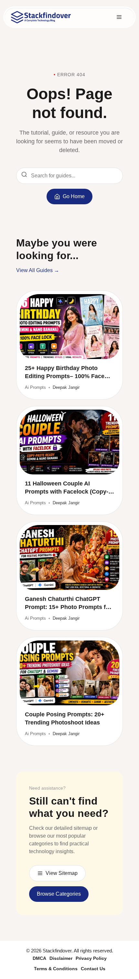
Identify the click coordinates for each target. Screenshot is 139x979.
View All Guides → (37, 270)
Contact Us (93, 968)
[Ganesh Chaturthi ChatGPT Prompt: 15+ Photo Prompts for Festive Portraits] (69, 557)
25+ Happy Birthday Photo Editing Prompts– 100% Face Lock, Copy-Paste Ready (64, 372)
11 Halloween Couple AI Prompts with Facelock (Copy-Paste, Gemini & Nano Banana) (67, 488)
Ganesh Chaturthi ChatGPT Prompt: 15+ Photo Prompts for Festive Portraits (68, 603)
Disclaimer (60, 958)
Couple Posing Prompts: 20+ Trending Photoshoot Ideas (64, 718)
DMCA (39, 958)
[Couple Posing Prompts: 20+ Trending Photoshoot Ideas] (69, 672)
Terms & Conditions (56, 968)
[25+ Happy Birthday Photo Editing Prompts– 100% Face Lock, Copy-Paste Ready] (69, 326)
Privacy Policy (91, 958)
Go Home (74, 196)
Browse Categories (59, 894)
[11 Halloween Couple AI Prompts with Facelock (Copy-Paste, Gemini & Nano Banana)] (69, 442)
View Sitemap (62, 873)
